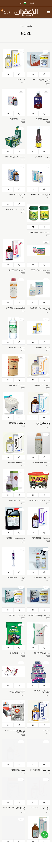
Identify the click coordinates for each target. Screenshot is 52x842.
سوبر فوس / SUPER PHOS (40, 770)
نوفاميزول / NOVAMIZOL (41, 538)
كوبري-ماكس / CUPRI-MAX (39, 232)
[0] (4, 12)
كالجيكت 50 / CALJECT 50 (40, 194)
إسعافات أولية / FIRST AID (40, 270)
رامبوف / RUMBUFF (17, 653)
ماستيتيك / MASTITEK (17, 423)
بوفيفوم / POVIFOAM (42, 577)
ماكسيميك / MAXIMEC (16, 462)
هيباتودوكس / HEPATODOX (15, 307)
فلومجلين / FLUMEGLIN (16, 270)
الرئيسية (29, 26)
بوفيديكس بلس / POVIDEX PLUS (15, 538)
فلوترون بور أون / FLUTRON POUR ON (40, 308)
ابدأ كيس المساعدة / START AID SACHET (15, 731)
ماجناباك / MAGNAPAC (17, 385)
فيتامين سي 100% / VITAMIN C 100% (14, 808)
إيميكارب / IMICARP (43, 347)
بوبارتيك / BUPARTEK (17, 119)
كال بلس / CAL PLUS (42, 156)
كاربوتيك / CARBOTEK (17, 194)
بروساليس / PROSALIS (17, 615)
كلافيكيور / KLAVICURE (41, 385)
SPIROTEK (46, 730)
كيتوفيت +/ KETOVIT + (17, 347)
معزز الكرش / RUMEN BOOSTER (42, 691)
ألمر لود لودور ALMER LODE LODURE (40, 80)
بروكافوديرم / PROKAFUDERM (39, 615)
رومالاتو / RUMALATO (42, 653)
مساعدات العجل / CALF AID (15, 156)
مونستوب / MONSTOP (17, 500)
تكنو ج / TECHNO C (18, 770)
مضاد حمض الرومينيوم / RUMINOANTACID (16, 691)
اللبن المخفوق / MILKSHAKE (39, 500)
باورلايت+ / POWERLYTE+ (16, 577)
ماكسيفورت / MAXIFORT (41, 462)
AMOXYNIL (21, 79)
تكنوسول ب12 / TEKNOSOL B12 (40, 808)
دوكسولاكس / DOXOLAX (15, 209)
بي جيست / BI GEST (43, 119)
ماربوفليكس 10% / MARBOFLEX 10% (43, 423)
